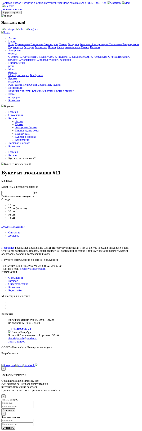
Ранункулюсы (130, 44)
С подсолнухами (47, 59)
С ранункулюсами (79, 56)
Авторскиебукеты (14, 52)
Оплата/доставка (18, 283)
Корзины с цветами (19, 90)
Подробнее (7, 247)
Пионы (63, 44)
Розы (11, 44)
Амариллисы (73, 47)
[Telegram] (7, 5)
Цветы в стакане (64, 90)
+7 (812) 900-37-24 (95, 2)
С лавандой (64, 59)
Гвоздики (73, 44)
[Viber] (125, 2)
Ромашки (85, 44)
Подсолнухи (15, 47)
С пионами (61, 56)
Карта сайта (15, 290)
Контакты (14, 100)
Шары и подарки (14, 95)
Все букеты (36, 75)
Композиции (15, 87)
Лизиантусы (50, 44)
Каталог (13, 118)
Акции (12, 38)
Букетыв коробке (14, 80)
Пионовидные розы (27, 130)
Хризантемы (22, 44)
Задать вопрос (16, 341)
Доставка (13, 235)
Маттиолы (41, 47)
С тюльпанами (27, 59)
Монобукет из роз (18, 75)
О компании (15, 115)
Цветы (12, 41)
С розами (13, 56)
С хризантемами (118, 56)
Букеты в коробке (25, 136)
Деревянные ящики (49, 84)
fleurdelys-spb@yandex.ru (22, 338)
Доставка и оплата (12, 9)
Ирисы (85, 47)
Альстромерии (100, 44)
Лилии (52, 47)
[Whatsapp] (114, 2)
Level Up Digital (10, 359)
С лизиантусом (45, 56)
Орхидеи (29, 47)
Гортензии (36, 44)
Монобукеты (12, 71)
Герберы (95, 47)
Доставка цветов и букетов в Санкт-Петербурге (29, 2)
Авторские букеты (26, 127)
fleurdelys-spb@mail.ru (71, 2)
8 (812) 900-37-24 (21, 328)
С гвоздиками (99, 56)
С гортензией (28, 56)
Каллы (60, 47)
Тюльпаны (115, 44)
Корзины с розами (43, 90)
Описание (14, 232)
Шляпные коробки (26, 84)
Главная (13, 111)
